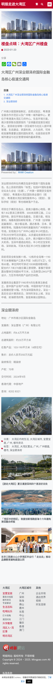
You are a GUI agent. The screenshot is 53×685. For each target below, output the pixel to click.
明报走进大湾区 (13, 4)
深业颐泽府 (16, 450)
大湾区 (15, 446)
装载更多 (26, 577)
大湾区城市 (36, 439)
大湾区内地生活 (20, 439)
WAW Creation (26, 172)
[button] (42, 4)
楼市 (6, 450)
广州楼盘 (44, 446)
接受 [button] (29, 681)
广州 (9, 442)
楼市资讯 (18, 442)
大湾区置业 (26, 446)
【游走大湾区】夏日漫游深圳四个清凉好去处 (24, 484)
